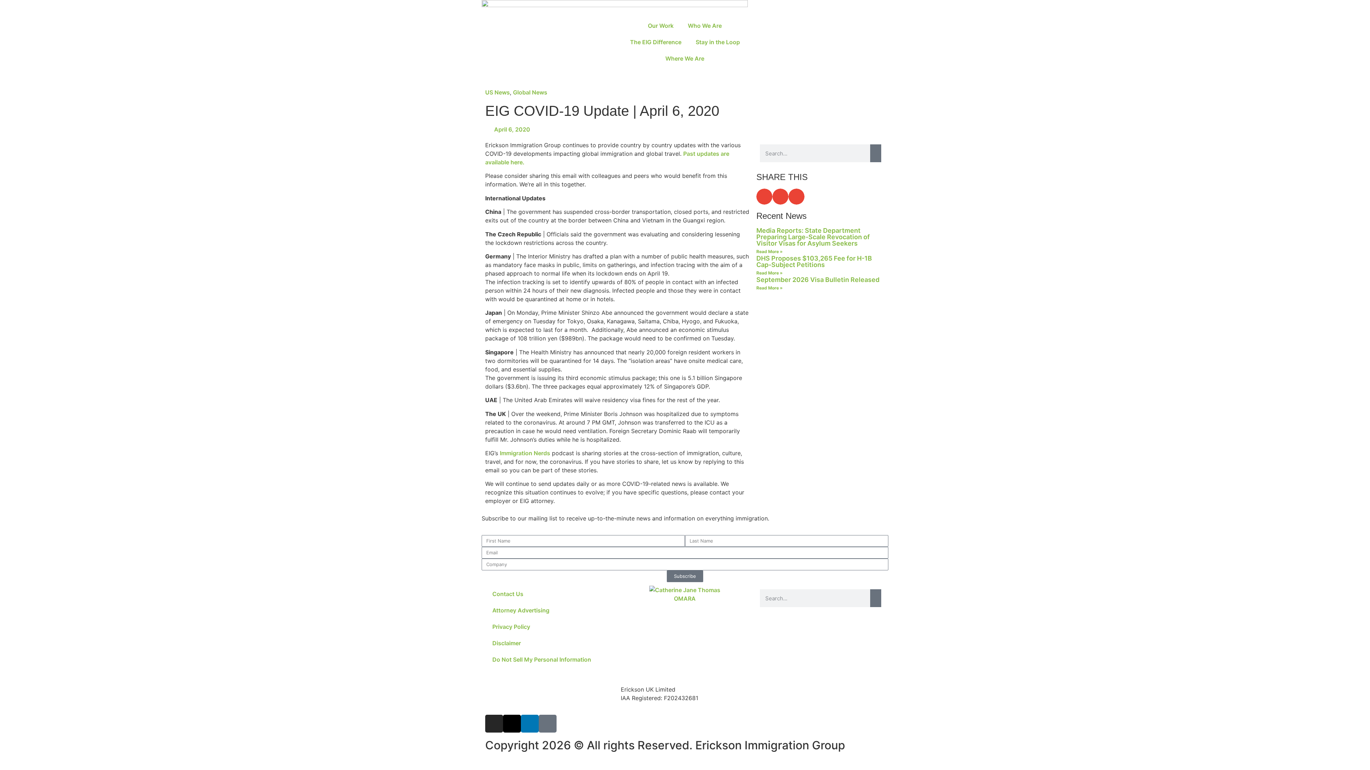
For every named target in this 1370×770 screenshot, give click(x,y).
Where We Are (684, 58)
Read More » (769, 251)
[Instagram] (494, 724)
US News (497, 92)
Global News (530, 92)
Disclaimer (506, 643)
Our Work (661, 25)
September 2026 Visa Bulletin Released (817, 279)
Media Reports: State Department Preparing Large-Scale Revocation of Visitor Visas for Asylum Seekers (813, 237)
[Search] (875, 153)
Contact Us (507, 593)
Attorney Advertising (520, 610)
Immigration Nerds (525, 453)
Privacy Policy (511, 626)
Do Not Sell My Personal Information (541, 659)
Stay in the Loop (718, 42)
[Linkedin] (530, 724)
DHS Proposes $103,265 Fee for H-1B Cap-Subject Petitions (814, 261)
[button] (764, 197)
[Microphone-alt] (548, 724)
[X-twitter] (512, 724)
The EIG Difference (655, 42)
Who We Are (705, 25)
